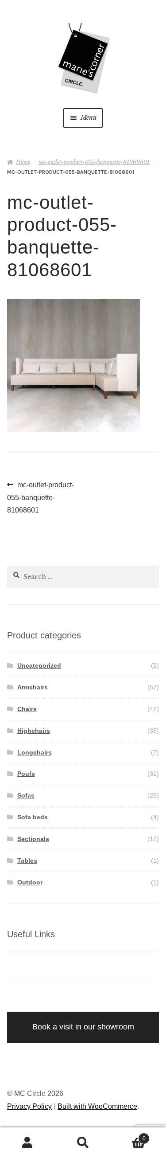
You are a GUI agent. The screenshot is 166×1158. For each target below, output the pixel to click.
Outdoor (29, 882)
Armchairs (32, 687)
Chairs (27, 708)
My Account (27, 1143)
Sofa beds (32, 817)
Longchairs (34, 752)
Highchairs (33, 730)
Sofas (26, 795)
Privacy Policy (29, 1106)
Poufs (26, 773)
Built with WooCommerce (97, 1106)
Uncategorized (39, 665)
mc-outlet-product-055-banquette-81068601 (94, 162)
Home (23, 162)
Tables (27, 860)
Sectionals (33, 838)
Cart (128, 1136)
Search (83, 1143)
